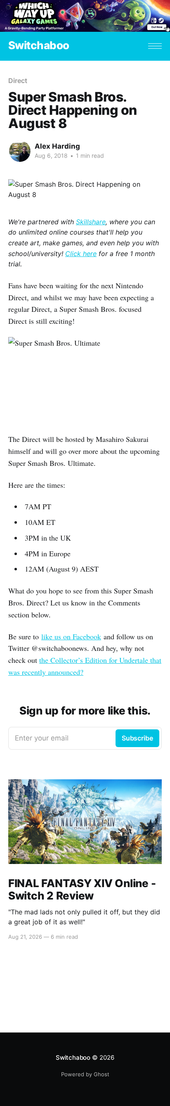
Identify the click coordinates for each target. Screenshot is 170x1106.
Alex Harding (57, 146)
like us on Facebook (71, 636)
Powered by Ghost (85, 1074)
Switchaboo (38, 45)
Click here (81, 253)
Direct (17, 80)
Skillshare (91, 222)
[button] (155, 46)
